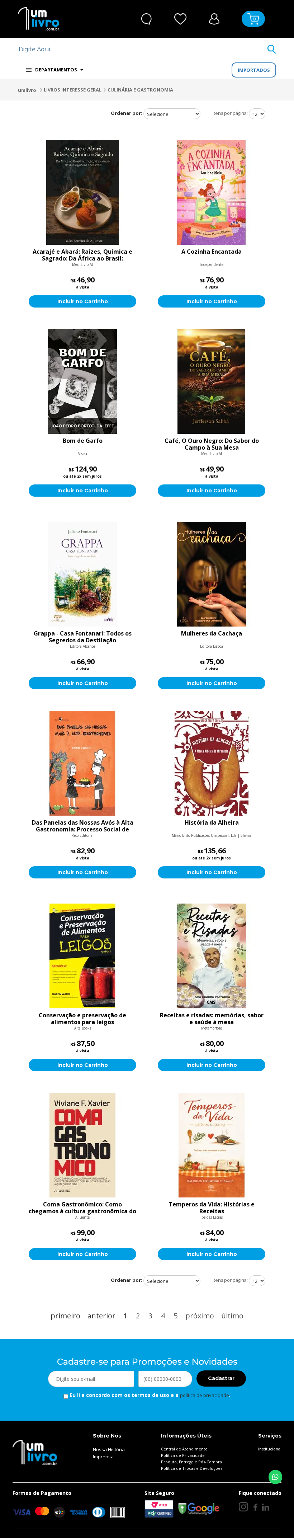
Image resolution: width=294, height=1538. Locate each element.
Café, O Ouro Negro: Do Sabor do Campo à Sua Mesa (212, 444)
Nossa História (109, 1449)
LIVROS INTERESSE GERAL (72, 89)
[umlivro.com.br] (35, 1452)
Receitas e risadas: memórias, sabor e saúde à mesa (212, 1019)
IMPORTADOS (254, 70)
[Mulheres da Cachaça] (211, 574)
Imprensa (103, 1456)
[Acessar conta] (214, 18)
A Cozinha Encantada (211, 251)
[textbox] (142, 49)
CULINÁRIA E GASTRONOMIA (140, 89)
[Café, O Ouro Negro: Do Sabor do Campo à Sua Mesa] (211, 381)
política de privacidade (204, 1395)
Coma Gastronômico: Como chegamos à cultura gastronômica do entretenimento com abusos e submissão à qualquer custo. (82, 1208)
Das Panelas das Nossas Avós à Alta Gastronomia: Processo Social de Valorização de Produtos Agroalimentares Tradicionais (82, 826)
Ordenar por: (126, 113)
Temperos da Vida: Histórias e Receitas (212, 1208)
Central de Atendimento (184, 1449)
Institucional (269, 1449)
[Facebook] (255, 1507)
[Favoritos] (180, 19)
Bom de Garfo (83, 441)
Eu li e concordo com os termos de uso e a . (149, 1395)
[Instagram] (243, 1506)
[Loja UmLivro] (38, 19)
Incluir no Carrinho (82, 301)
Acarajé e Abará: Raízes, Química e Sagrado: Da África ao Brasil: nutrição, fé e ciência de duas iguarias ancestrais (82, 255)
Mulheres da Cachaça (211, 633)
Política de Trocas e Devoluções (191, 1468)
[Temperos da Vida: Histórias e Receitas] (211, 1145)
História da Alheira (212, 822)
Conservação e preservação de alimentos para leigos (82, 1019)
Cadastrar (221, 1378)
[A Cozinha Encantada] (211, 192)
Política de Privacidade (183, 1455)
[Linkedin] (265, 1507)
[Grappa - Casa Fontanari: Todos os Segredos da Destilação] (82, 574)
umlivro (27, 90)
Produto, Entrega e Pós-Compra (191, 1461)
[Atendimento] (146, 19)
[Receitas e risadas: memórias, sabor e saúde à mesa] (211, 956)
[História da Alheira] (211, 763)
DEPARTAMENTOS (56, 69)
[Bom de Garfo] (82, 381)
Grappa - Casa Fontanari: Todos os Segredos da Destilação (83, 637)
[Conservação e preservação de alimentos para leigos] (82, 956)
